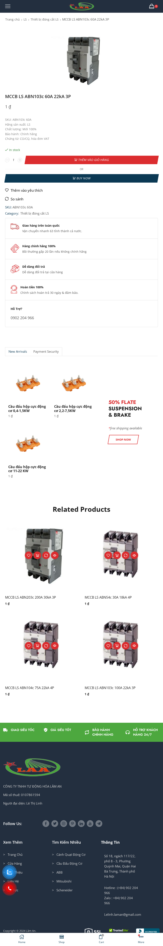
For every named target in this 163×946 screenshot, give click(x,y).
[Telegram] (99, 823)
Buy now (83, 178)
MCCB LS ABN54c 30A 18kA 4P (108, 597)
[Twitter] (54, 823)
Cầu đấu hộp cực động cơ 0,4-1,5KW (27, 408)
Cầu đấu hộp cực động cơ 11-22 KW (27, 469)
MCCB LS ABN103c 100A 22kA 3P (110, 687)
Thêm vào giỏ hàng (93, 160)
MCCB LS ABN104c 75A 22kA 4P (29, 687)
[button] (123, 439)
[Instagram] (63, 823)
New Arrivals (17, 351)
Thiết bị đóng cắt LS (45, 19)
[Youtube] (90, 823)
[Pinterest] (72, 823)
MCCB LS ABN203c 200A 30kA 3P (30, 597)
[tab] (17, 351)
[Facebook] (45, 823)
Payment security (46, 351)
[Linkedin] (81, 823)
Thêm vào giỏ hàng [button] (37, 555)
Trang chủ (12, 19)
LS (25, 19)
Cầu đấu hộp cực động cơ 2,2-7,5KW (73, 408)
